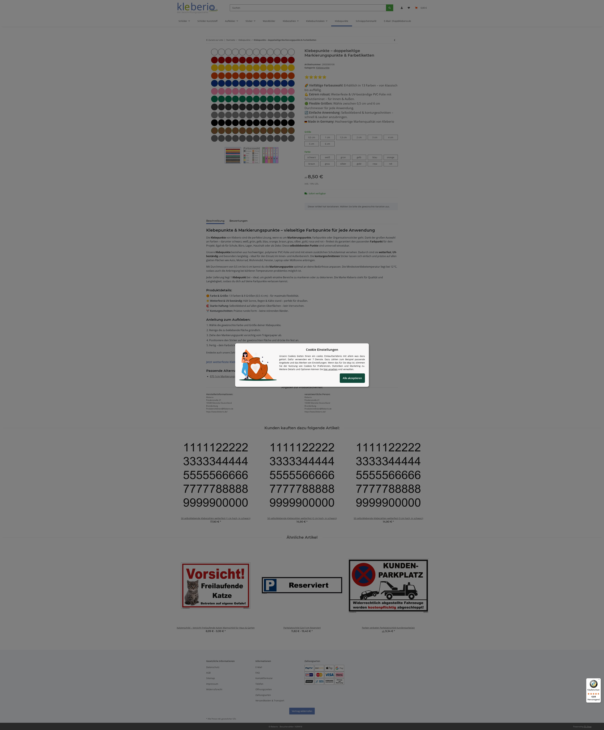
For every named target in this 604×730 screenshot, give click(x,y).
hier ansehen (331, 369)
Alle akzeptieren (352, 378)
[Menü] (599, 680)
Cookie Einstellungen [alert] (322, 349)
